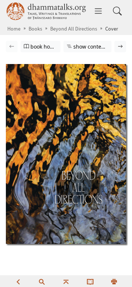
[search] (41, 281)
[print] (114, 281)
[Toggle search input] (117, 11)
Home (14, 28)
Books (35, 28)
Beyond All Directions (73, 28)
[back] (18, 281)
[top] (66, 281)
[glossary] (90, 281)
